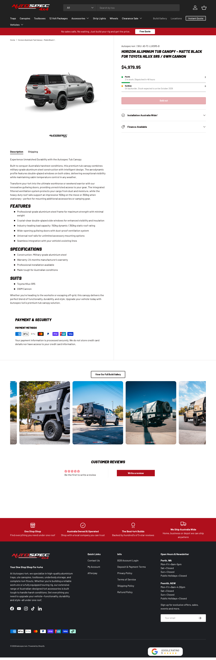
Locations (176, 18)
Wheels (114, 18)
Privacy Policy (124, 573)
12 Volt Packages (58, 18)
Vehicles (15, 24)
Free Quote (145, 31)
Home (12, 40)
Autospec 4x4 (128, 46)
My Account (94, 566)
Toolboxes (40, 18)
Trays (13, 18)
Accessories (78, 18)
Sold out (164, 100)
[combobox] (121, 7)
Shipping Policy (125, 585)
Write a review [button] (136, 473)
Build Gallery (160, 18)
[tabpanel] (58, 231)
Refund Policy (125, 592)
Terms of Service (126, 579)
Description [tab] (16, 151)
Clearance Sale (130, 18)
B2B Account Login (128, 560)
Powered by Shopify (36, 646)
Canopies (25, 18)
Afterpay (92, 573)
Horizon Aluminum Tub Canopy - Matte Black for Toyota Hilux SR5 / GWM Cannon (37, 40)
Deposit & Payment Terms (131, 566)
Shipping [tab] (33, 151)
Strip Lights (99, 18)
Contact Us (94, 560)
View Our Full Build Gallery (108, 374)
